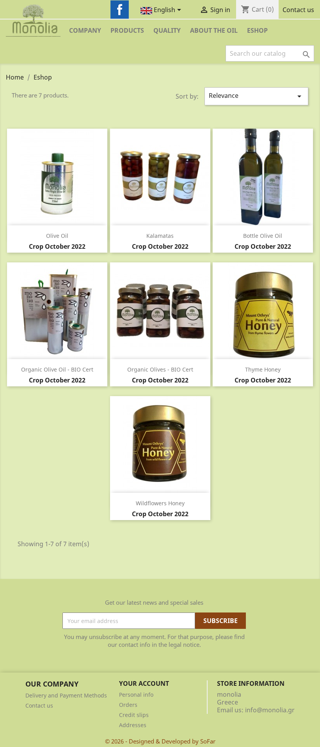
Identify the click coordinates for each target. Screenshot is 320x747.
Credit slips (134, 715)
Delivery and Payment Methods (66, 695)
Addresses (132, 725)
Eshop (257, 30)
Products (127, 30)
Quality (167, 30)
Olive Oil (57, 235)
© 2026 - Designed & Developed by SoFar (160, 741)
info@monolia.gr (270, 710)
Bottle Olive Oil (262, 235)
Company (85, 30)
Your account (144, 683)
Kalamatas (160, 235)
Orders (128, 704)
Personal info (136, 694)
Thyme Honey (263, 369)
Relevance (256, 96)
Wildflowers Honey (160, 503)
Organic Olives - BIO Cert (160, 369)
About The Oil (214, 30)
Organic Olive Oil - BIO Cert (57, 369)
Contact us (298, 9)
